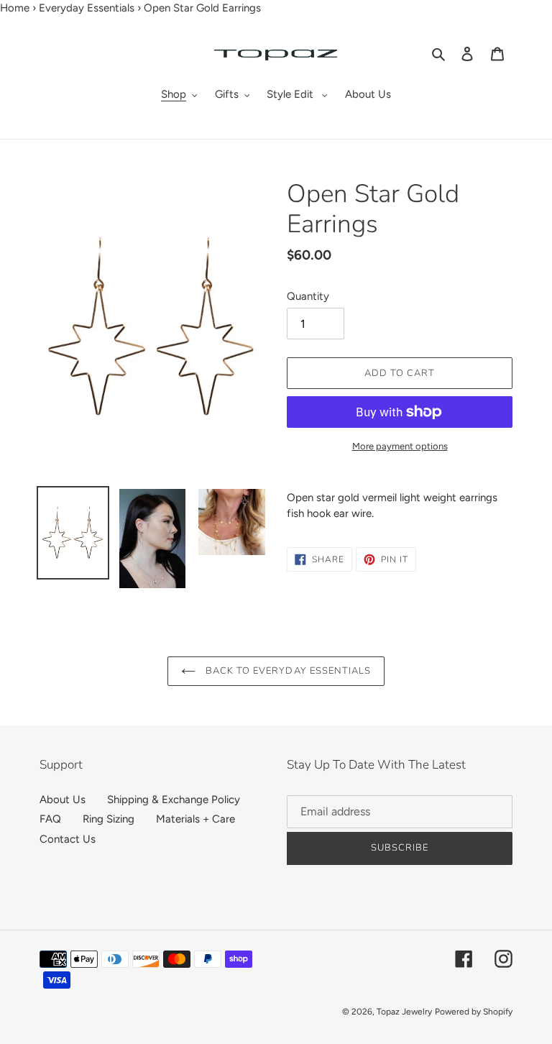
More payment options (400, 446)
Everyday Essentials (86, 7)
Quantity (308, 296)
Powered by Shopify (473, 1012)
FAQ (50, 818)
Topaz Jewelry (404, 1012)
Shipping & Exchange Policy (173, 799)
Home (14, 7)
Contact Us (68, 839)
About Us (63, 799)
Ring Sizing (108, 818)
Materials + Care (195, 818)
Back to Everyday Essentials (287, 670)
